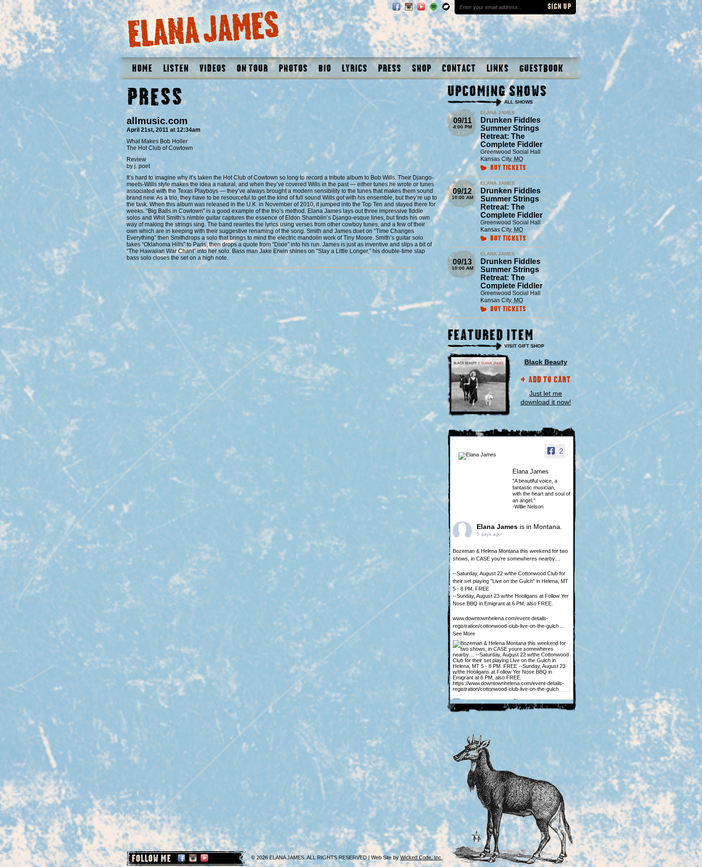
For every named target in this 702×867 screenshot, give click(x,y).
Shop (421, 68)
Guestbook (541, 68)
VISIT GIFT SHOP (524, 346)
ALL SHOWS (518, 102)
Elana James (498, 526)
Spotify (433, 7)
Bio (324, 68)
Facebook (396, 7)
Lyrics (354, 68)
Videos (212, 68)
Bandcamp (446, 7)
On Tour (252, 68)
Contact (459, 68)
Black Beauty (545, 362)
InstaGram (409, 7)
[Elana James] (482, 456)
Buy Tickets (508, 168)
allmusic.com (157, 121)
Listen (176, 68)
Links (497, 68)
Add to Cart (549, 380)
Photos (293, 68)
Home (142, 68)
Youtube (421, 7)
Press (389, 68)
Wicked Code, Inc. (421, 857)
